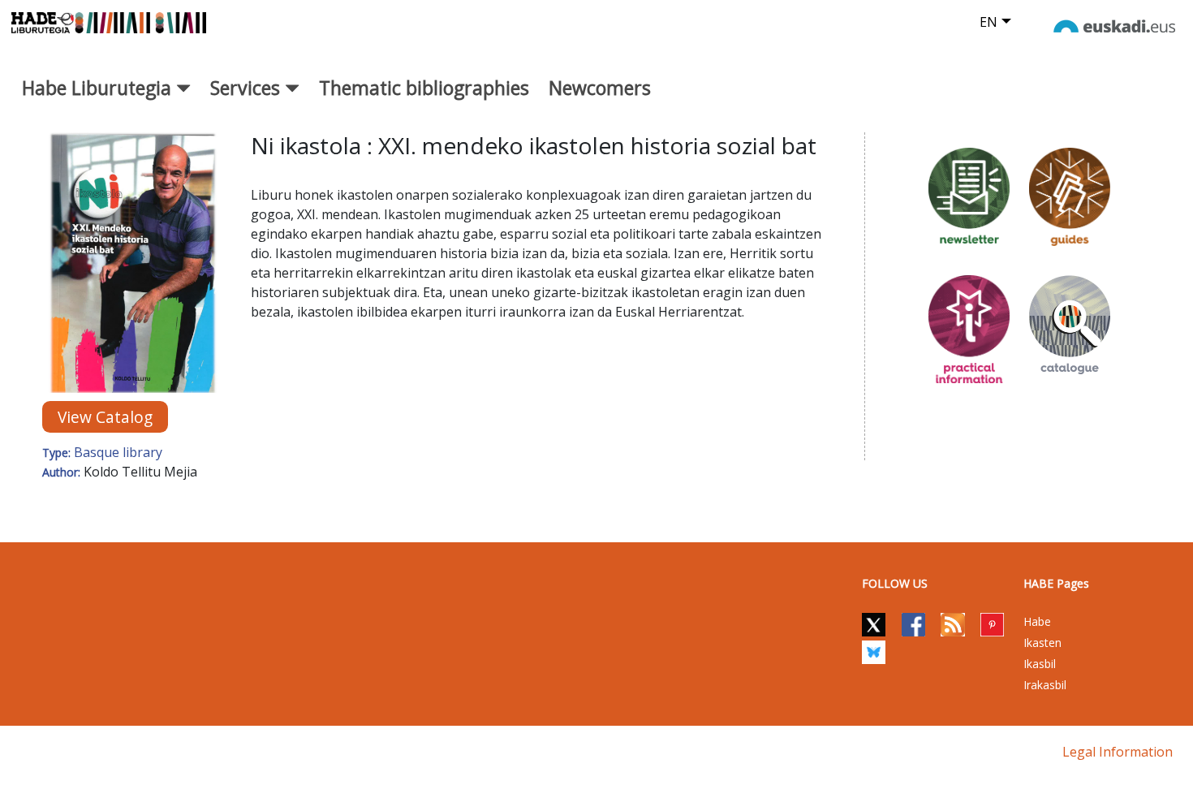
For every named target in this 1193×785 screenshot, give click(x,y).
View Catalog (105, 417)
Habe (1037, 621)
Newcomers (600, 88)
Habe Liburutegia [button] (99, 88)
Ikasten (1042, 642)
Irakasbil (1044, 684)
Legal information (1117, 752)
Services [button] (247, 88)
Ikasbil (1039, 663)
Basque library (118, 452)
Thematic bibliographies (424, 88)
